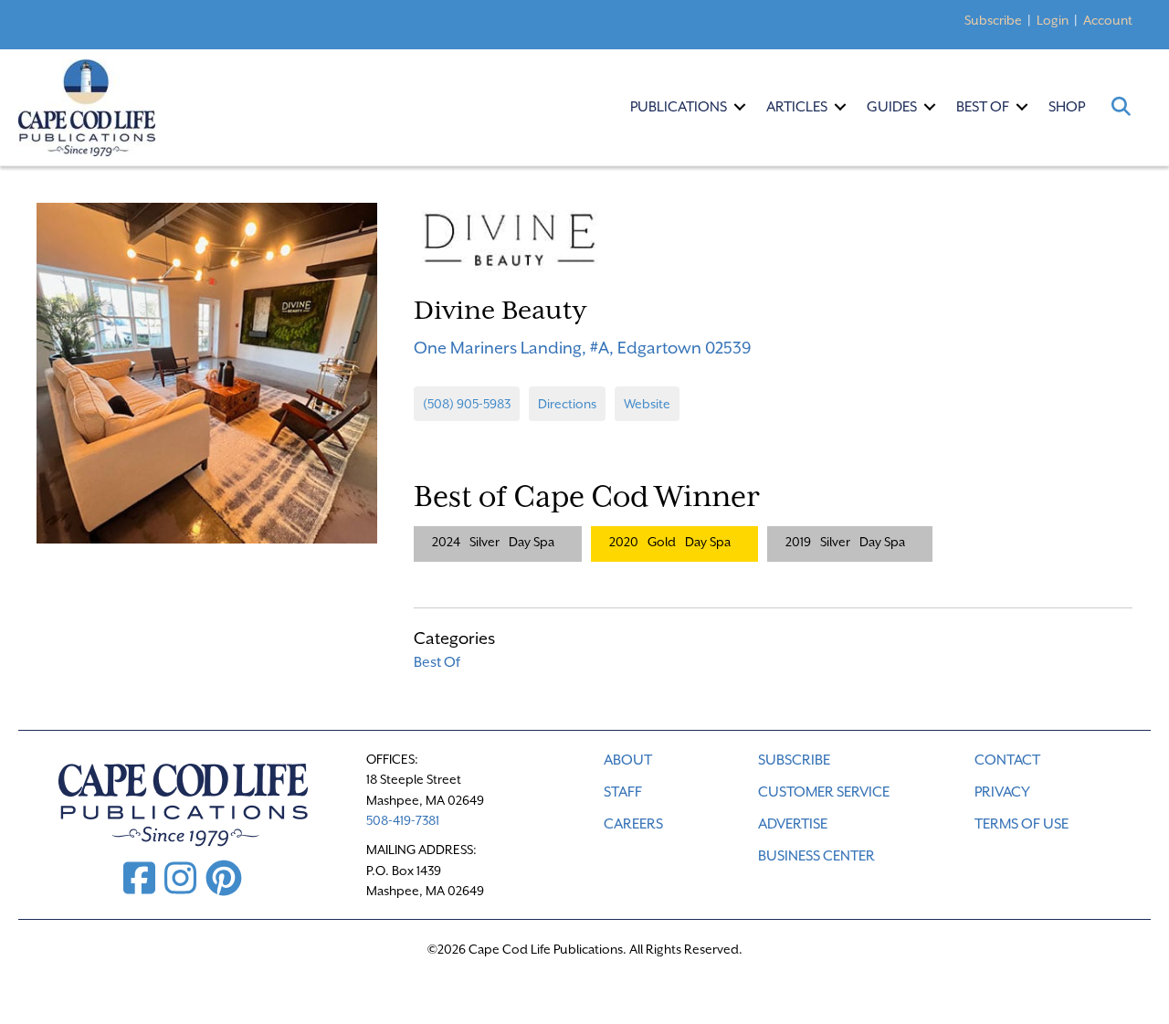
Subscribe (993, 20)
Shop (1066, 107)
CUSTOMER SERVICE (824, 792)
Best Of (982, 107)
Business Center (816, 856)
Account (1107, 20)
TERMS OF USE (1021, 824)
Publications (678, 107)
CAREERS (633, 824)
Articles (796, 107)
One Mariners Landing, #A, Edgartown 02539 (583, 347)
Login (1053, 20)
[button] (740, 107)
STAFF (623, 792)
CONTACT (1007, 760)
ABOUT (628, 760)
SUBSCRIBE (794, 760)
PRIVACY (1002, 792)
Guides (892, 107)
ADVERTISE (792, 824)
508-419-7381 (402, 820)
